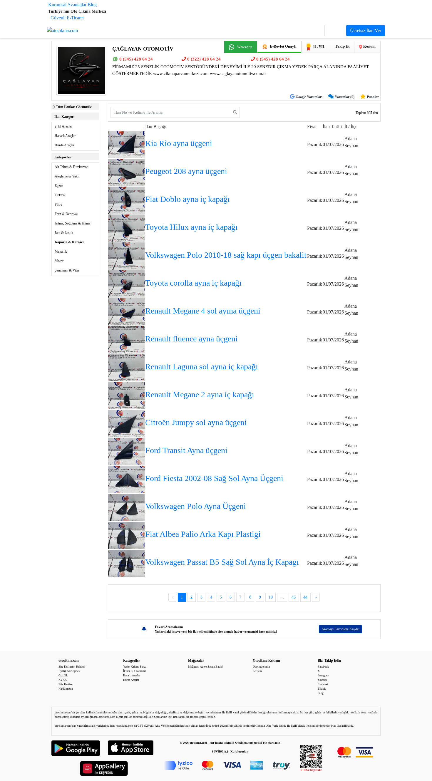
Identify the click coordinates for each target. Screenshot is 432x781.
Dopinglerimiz (261, 666)
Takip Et (342, 46)
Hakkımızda (65, 688)
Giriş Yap (312, 31)
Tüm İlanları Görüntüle (74, 107)
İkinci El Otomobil (134, 671)
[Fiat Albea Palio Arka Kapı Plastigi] (126, 534)
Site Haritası (65, 684)
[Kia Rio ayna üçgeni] (126, 143)
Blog (92, 4)
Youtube (322, 679)
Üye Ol (335, 31)
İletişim (257, 671)
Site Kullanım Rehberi (71, 666)
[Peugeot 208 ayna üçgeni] (126, 171)
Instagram (323, 675)
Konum (369, 46)
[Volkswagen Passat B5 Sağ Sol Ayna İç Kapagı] (126, 562)
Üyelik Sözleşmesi (69, 671)
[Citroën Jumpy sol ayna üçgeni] (126, 423)
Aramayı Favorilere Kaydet (340, 629)
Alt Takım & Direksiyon (71, 167)
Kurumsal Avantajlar (67, 4)
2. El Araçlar (63, 126)
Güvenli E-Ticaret (67, 17)
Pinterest (323, 684)
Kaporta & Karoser (69, 242)
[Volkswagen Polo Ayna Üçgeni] (126, 507)
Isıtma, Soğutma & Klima (72, 223)
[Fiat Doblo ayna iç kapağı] (126, 199)
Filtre (58, 204)
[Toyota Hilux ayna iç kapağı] (126, 227)
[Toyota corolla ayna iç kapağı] (126, 283)
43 (294, 597)
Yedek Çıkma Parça (134, 666)
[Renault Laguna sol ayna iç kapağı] (126, 367)
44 (305, 597)
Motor (59, 261)
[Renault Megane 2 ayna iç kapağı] (126, 395)
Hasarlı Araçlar (65, 136)
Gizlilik (63, 675)
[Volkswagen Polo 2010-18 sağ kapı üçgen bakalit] (126, 255)
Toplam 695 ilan (367, 113)
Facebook (323, 666)
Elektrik (60, 195)
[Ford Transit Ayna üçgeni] (126, 451)
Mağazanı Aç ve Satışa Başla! (205, 666)
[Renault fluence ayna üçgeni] (126, 339)
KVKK (62, 679)
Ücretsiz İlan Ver (365, 30)
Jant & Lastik (64, 233)
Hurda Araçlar (64, 145)
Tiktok (322, 688)
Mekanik (61, 251)
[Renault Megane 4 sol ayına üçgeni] (126, 311)
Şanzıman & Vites (67, 270)
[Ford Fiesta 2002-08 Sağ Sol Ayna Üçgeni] (126, 479)
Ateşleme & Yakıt (67, 176)
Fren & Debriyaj (66, 214)
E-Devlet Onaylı (283, 46)
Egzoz (59, 186)
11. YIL (319, 46)
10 (271, 597)
